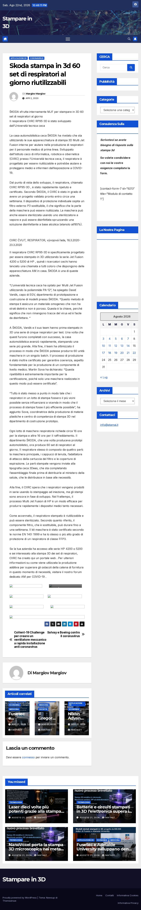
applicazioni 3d (18, 58)
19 (115, 353)
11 (110, 345)
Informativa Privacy (128, 903)
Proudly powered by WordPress (20, 897)
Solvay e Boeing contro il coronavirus (63, 634)
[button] (129, 39)
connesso (28, 757)
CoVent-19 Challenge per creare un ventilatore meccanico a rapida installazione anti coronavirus (30, 639)
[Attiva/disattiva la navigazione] (68, 39)
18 (109, 353)
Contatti (109, 895)
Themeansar (9, 900)
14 (128, 345)
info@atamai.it (109, 425)
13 (122, 345)
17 (103, 353)
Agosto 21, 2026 (22, 817)
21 (128, 353)
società (43, 709)
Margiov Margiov (35, 93)
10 (103, 345)
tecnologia (16, 802)
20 (122, 353)
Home (99, 895)
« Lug (103, 377)
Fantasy (17, 730)
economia (14, 705)
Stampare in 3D (24, 879)
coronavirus (36, 58)
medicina (14, 709)
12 (115, 345)
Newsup (50, 897)
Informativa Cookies (127, 895)
